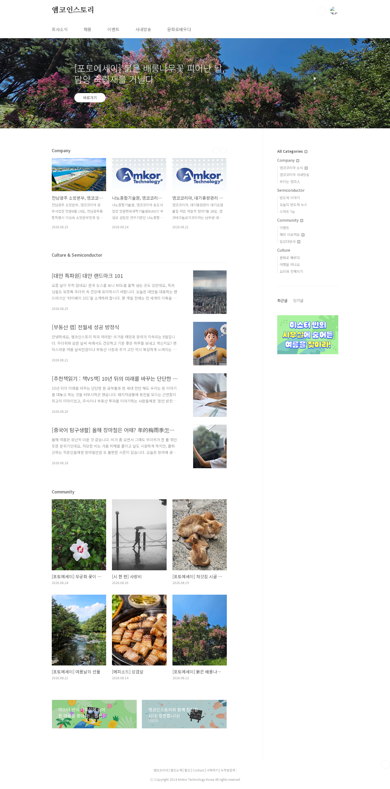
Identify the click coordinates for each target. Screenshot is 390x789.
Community (288, 220)
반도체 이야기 (290, 197)
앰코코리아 (160, 770)
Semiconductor (291, 190)
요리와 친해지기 (291, 271)
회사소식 (60, 29)
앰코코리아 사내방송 (294, 174)
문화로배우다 (179, 29)
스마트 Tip (287, 211)
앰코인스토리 (73, 10)
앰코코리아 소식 (292, 167)
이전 (216, 150)
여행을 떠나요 (290, 264)
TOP (386, 764)
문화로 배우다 (290, 257)
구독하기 (213, 770)
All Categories (290, 151)
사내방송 (143, 29)
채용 (88, 29)
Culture (283, 250)
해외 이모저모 (290, 234)
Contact (199, 770)
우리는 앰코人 (290, 181)
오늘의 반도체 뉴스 (293, 204)
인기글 (298, 300)
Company (286, 160)
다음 (223, 150)
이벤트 (113, 29)
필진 (187, 770)
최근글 (282, 300)
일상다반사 (288, 241)
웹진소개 (176, 770)
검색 (322, 11)
